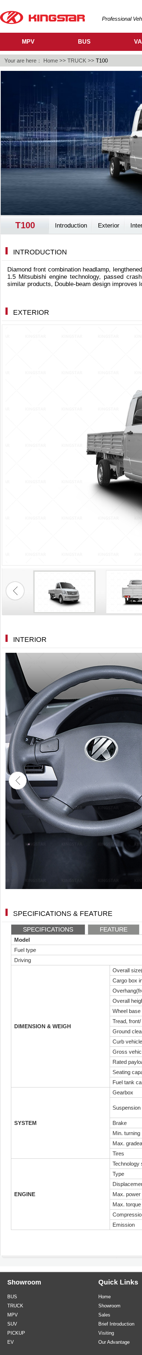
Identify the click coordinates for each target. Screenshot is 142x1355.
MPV (12, 1315)
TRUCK (76, 60)
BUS (12, 1296)
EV (10, 1342)
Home (50, 60)
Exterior (108, 225)
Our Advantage (114, 1342)
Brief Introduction (116, 1324)
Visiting (106, 1333)
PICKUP (16, 1333)
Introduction (71, 225)
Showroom (109, 1305)
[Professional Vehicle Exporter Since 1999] (42, 17)
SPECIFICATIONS (48, 929)
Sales (104, 1315)
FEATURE (113, 929)
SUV (12, 1324)
